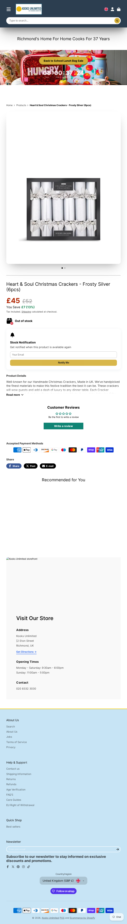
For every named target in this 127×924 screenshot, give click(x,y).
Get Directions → (26, 651)
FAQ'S (9, 794)
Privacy (11, 747)
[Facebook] (7, 866)
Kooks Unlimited (50, 917)
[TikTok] (28, 866)
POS (62, 917)
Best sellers (13, 826)
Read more (13, 394)
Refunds (11, 784)
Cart (119, 9)
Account (112, 9)
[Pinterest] (18, 866)
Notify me (63, 362)
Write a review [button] (63, 426)
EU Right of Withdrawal (20, 805)
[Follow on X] (13, 866)
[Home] (29, 9)
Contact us (13, 768)
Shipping (26, 311)
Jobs (9, 736)
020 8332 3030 (26, 688)
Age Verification (15, 789)
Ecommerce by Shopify (82, 917)
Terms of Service (16, 742)
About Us (11, 731)
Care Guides (13, 799)
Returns (11, 779)
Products (21, 105)
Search (10, 726)
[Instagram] (23, 866)
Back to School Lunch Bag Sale (63, 60)
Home (9, 105)
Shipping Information (18, 774)
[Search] (117, 20)
